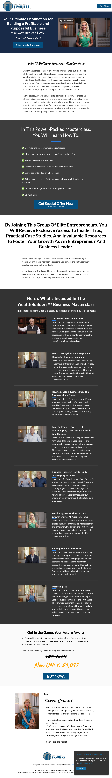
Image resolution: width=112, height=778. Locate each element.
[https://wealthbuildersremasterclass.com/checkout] (32, 325)
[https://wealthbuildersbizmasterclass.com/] (19, 6)
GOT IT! (81, 768)
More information (87, 763)
